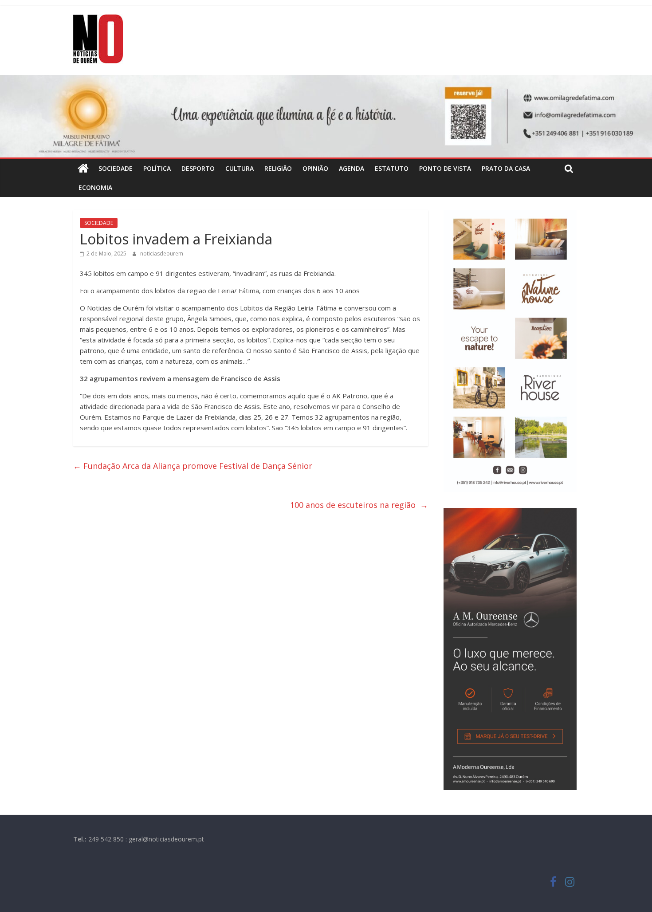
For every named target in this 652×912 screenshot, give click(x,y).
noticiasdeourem (161, 253)
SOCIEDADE (115, 168)
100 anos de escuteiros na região (359, 504)
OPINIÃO (315, 168)
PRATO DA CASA (506, 168)
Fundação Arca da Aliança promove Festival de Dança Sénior (195, 465)
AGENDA (351, 168)
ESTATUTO (391, 168)
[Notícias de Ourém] (83, 168)
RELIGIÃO (278, 168)
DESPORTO (198, 168)
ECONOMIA (95, 187)
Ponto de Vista (445, 168)
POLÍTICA (157, 168)
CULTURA (239, 168)
